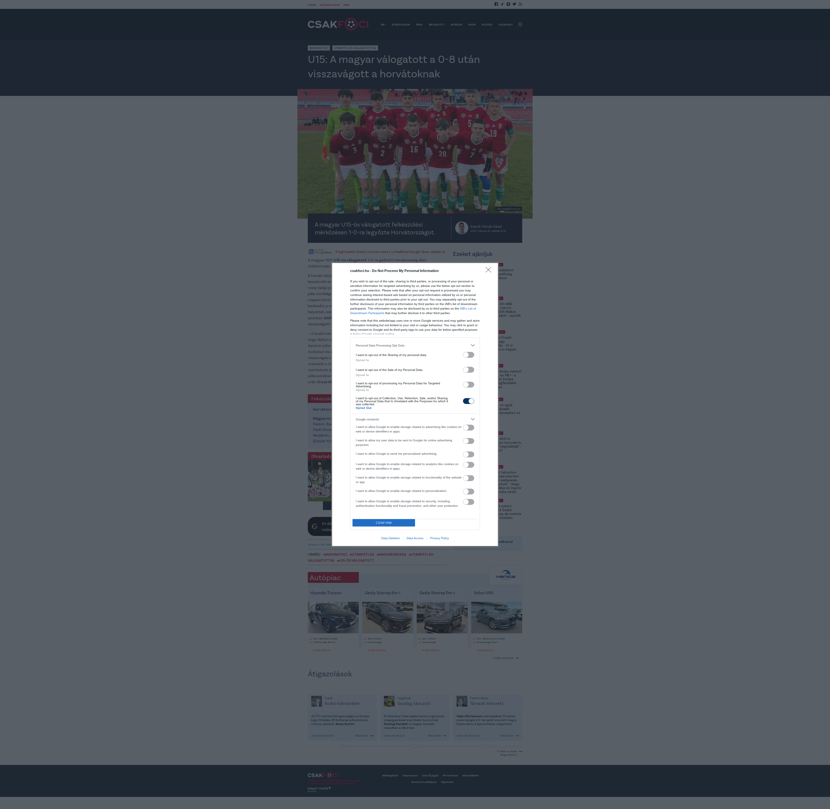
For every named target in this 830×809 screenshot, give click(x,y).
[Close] (490, 271)
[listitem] (415, 345)
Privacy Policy (439, 538)
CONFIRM (384, 522)
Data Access (415, 538)
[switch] (468, 355)
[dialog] (415, 404)
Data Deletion (390, 538)
